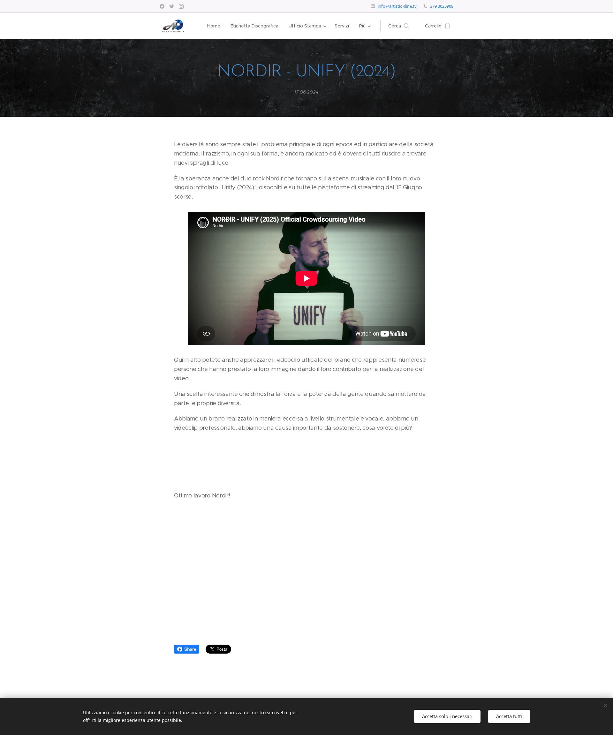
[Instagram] (181, 6)
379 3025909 (441, 6)
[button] (398, 26)
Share (190, 649)
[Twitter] (172, 6)
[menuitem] (215, 26)
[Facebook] (162, 6)
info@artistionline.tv (397, 6)
